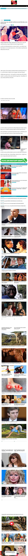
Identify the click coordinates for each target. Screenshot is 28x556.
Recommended (14, 196)
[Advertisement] (14, 14)
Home (2, 20)
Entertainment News (7, 20)
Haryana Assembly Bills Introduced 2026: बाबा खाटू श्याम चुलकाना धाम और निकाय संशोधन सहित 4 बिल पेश (12, 203)
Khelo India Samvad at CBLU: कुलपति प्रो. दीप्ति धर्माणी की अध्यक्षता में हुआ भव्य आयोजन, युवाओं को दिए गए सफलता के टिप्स (13, 198)
